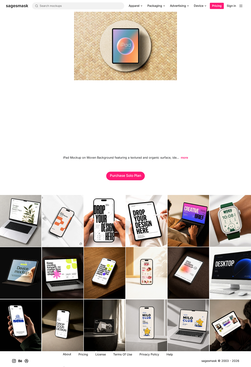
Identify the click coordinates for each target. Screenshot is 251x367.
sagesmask (209, 361)
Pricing (217, 6)
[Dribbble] (26, 361)
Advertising (178, 6)
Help (169, 354)
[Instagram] (14, 361)
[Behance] (20, 361)
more (184, 157)
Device (198, 6)
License (100, 354)
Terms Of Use (122, 354)
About (67, 354)
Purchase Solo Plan (125, 175)
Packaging (154, 6)
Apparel (134, 6)
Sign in (231, 6)
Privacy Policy (149, 354)
